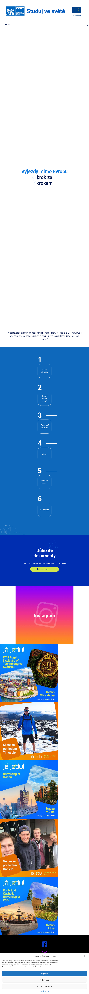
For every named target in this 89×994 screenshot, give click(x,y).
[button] (85, 956)
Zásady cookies (44, 991)
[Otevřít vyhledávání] (86, 24)
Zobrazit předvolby (44, 986)
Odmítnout (44, 980)
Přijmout (44, 973)
